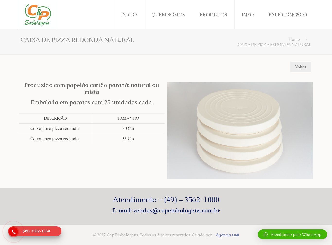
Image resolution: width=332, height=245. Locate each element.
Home (294, 39)
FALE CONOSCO (288, 14)
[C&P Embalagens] (37, 14)
